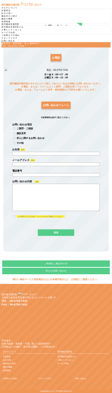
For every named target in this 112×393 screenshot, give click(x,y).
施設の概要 (7, 19)
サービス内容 (8, 32)
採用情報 (5, 21)
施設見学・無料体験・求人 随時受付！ (21, 44)
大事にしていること (11, 30)
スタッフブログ (9, 38)
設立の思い (7, 13)
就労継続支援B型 (10, 24)
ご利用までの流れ (10, 35)
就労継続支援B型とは (12, 27)
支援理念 (5, 10)
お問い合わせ (8, 41)
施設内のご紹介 (9, 16)
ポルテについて (9, 8)
